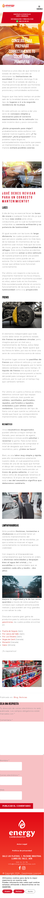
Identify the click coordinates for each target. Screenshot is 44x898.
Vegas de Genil (8, 639)
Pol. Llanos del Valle (10, 634)
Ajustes (30, 891)
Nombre (4, 760)
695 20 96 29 (24, 21)
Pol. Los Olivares (9, 637)
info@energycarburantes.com (22, 864)
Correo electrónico (9, 775)
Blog (16, 697)
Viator (4, 645)
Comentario (6, 720)
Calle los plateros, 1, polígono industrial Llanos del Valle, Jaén (21, 857)
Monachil (6, 642)
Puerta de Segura (9, 631)
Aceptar (7, 891)
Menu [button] (40, 9)
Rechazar (19, 891)
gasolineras (7, 622)
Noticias (23, 697)
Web (2, 790)
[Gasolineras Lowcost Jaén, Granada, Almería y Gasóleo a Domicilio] (8, 7)
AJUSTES (6, 887)
